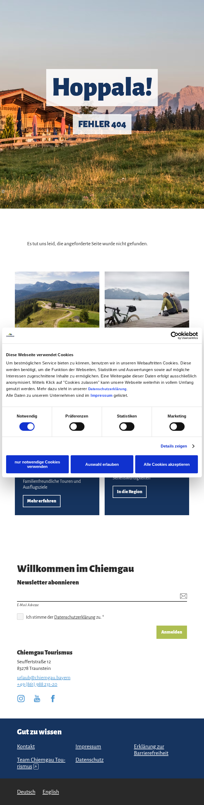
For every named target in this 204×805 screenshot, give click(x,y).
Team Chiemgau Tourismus (41, 763)
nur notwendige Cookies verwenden (37, 464)
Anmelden (171, 632)
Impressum (102, 395)
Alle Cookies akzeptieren (167, 464)
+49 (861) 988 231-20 (37, 684)
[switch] (76, 426)
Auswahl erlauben (102, 464)
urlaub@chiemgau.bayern (43, 677)
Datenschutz (89, 760)
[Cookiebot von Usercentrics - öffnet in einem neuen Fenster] (174, 335)
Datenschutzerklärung (107, 389)
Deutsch (26, 792)
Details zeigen (174, 446)
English (50, 792)
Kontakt (26, 746)
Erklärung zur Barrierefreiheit (151, 749)
